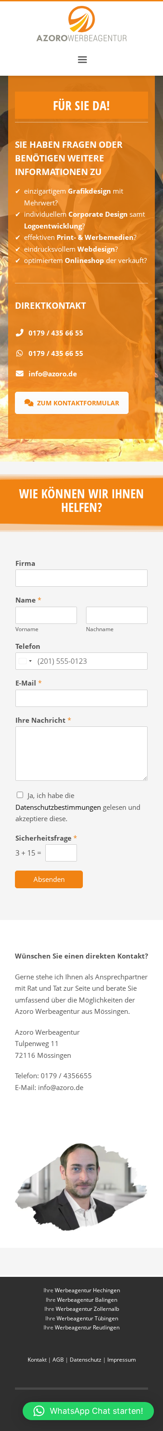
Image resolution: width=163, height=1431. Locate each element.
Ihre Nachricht (43, 720)
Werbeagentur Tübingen (87, 1318)
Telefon (27, 646)
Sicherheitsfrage (46, 838)
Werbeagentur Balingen (87, 1300)
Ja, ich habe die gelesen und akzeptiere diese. (77, 807)
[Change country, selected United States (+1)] (24, 661)
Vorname (26, 629)
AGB (58, 1359)
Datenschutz (85, 1359)
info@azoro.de (53, 373)
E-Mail (28, 683)
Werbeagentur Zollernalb (87, 1309)
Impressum (121, 1359)
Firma (25, 563)
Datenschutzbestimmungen (58, 807)
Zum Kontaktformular (78, 403)
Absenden (49, 879)
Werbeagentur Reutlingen (87, 1327)
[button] (88, 1411)
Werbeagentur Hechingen (87, 1290)
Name (28, 600)
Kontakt (38, 1359)
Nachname (100, 629)
